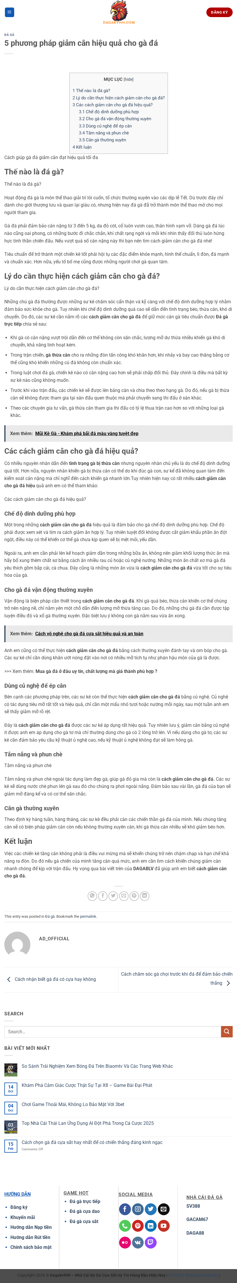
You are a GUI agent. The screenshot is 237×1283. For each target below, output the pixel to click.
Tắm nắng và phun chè (104, 133)
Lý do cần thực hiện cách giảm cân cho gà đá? (119, 98)
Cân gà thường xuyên (102, 140)
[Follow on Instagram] (138, 1209)
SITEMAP (177, 1275)
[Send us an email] (164, 1209)
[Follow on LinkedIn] (151, 1226)
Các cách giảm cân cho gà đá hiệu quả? (113, 104)
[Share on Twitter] (113, 896)
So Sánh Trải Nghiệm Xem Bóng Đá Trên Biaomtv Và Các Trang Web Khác (97, 1066)
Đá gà (9, 35)
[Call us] (125, 1226)
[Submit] (227, 1031)
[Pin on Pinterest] (134, 896)
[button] (9, 12)
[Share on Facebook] (103, 896)
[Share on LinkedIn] (144, 896)
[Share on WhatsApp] (92, 896)
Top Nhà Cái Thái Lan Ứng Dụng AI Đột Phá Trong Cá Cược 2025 (88, 1123)
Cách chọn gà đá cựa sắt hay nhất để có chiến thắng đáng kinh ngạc (92, 1142)
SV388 (193, 1206)
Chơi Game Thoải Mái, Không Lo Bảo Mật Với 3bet (73, 1104)
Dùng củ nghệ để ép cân (105, 126)
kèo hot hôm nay (203, 1275)
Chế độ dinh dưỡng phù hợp (109, 111)
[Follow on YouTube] (164, 1226)
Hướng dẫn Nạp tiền (31, 1227)
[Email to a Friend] (124, 896)
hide (128, 79)
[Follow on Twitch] (151, 1243)
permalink (88, 916)
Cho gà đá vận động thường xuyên (115, 118)
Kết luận (82, 147)
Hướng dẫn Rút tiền (30, 1237)
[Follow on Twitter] (151, 1209)
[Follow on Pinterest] (138, 1226)
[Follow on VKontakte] (138, 1243)
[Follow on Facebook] (125, 1209)
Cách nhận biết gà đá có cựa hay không (55, 979)
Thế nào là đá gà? (91, 90)
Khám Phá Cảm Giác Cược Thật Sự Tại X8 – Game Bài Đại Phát (87, 1085)
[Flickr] (125, 1243)
